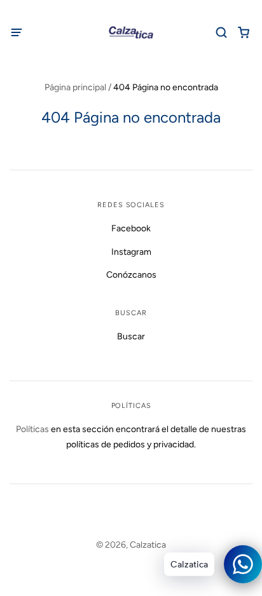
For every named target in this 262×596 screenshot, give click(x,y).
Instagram (131, 252)
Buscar (131, 336)
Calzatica (148, 544)
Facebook (131, 228)
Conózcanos (131, 274)
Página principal (75, 87)
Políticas (32, 429)
